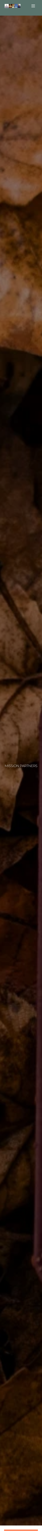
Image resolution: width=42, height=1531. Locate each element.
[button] (33, 6)
